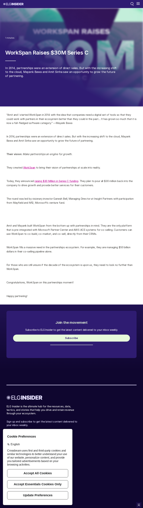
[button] (138, 4)
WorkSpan (29, 167)
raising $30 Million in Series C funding (56, 181)
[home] (13, 4)
